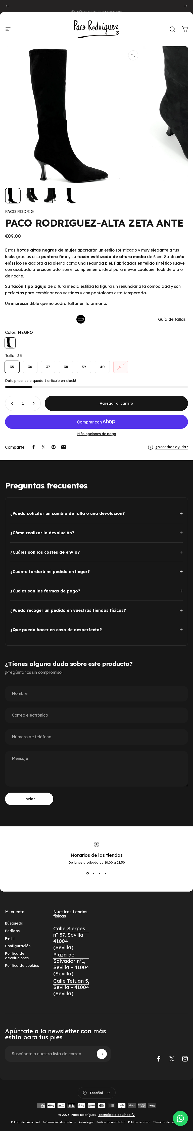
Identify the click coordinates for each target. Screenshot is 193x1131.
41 (121, 367)
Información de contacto (59, 1122)
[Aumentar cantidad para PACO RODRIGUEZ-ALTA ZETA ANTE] (34, 403)
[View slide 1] (87, 873)
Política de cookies (22, 965)
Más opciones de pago (96, 434)
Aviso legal (86, 1122)
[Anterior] (7, 6)
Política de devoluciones (17, 955)
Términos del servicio (167, 1122)
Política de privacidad (25, 1122)
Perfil (10, 938)
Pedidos (12, 931)
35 (12, 367)
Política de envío (139, 1122)
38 (66, 367)
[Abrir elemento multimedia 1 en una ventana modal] (133, 55)
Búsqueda (14, 923)
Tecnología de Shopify (116, 1115)
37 (48, 367)
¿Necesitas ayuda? (171, 447)
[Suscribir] (102, 1054)
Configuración (17, 946)
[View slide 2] (93, 873)
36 (30, 367)
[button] (96, 319)
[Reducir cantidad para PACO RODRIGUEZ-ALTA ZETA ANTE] (11, 403)
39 (84, 367)
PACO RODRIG (19, 211)
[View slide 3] (99, 873)
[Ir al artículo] (13, 195)
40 (102, 367)
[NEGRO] (10, 343)
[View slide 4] (106, 873)
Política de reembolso (110, 1122)
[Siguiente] (185, 6)
